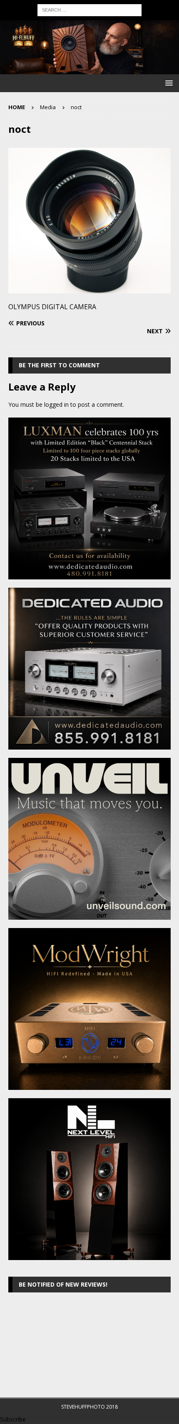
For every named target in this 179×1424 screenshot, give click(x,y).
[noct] (89, 288)
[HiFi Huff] (89, 69)
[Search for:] (89, 9)
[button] (167, 82)
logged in (56, 404)
